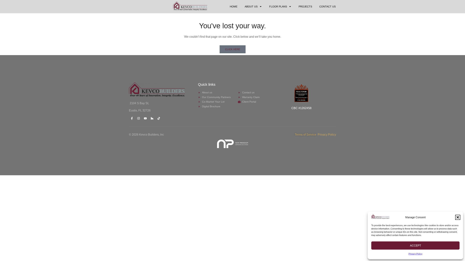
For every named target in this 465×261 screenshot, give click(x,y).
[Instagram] (138, 118)
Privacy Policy (415, 254)
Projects (305, 6)
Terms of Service (306, 134)
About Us (251, 6)
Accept (415, 245)
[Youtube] (145, 118)
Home (233, 6)
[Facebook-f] (132, 118)
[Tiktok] (159, 118)
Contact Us (327, 6)
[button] (458, 217)
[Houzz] (152, 118)
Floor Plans (278, 6)
